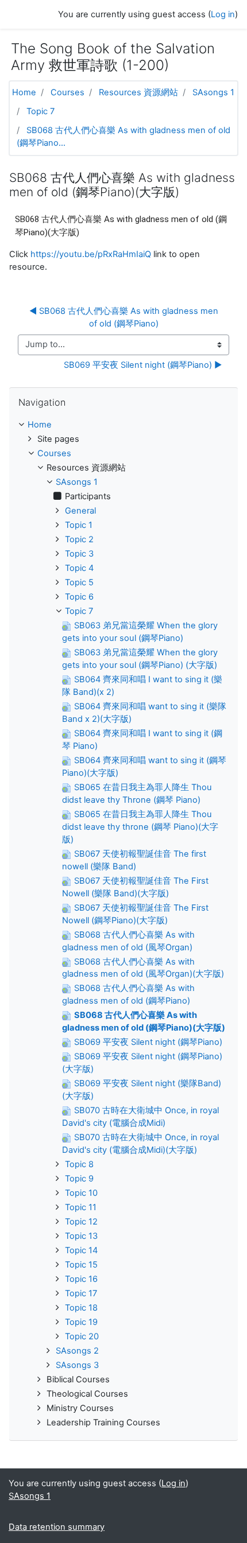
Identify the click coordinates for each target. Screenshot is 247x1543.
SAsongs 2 (77, 1351)
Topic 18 (81, 1308)
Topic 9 (79, 1178)
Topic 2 (79, 539)
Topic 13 (81, 1236)
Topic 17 (81, 1293)
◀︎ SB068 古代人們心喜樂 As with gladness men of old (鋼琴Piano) (125, 317)
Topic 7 (40, 111)
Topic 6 (79, 597)
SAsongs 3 (77, 1365)
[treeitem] (123, 425)
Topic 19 (81, 1322)
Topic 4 (79, 568)
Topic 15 (81, 1265)
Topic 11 (81, 1207)
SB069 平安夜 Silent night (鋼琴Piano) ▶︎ (143, 365)
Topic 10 (81, 1193)
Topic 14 (81, 1250)
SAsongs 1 (213, 92)
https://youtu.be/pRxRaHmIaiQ (90, 254)
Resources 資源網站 (138, 92)
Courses (67, 92)
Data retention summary (57, 1527)
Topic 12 (81, 1221)
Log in (223, 14)
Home (24, 92)
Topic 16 (81, 1279)
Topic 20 (82, 1336)
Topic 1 (78, 525)
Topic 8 (79, 1164)
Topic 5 (79, 582)
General (80, 511)
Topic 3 (79, 554)
